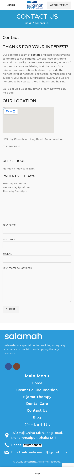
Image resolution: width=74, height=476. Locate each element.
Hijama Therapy (37, 397)
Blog (37, 417)
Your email (9, 239)
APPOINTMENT (59, 5)
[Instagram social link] (16, 366)
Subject (7, 253)
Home (28, 23)
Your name (9, 224)
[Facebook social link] (8, 366)
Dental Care (37, 404)
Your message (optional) (17, 267)
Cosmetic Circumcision (37, 390)
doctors (35, 54)
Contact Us (37, 410)
